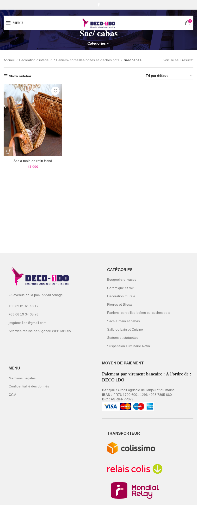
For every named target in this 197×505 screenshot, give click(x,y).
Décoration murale (121, 296)
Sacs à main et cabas (123, 321)
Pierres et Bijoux (119, 304)
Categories (96, 43)
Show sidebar (20, 76)
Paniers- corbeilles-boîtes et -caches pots (88, 60)
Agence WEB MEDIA (55, 331)
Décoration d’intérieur (36, 60)
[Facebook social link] (98, 5)
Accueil (9, 60)
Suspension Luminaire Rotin (128, 346)
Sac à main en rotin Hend (32, 161)
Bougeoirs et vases (121, 279)
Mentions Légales (22, 378)
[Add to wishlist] (55, 91)
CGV (12, 395)
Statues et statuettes (122, 337)
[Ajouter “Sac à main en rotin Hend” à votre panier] (8, 151)
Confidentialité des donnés (29, 386)
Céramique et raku (121, 288)
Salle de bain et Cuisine (125, 329)
